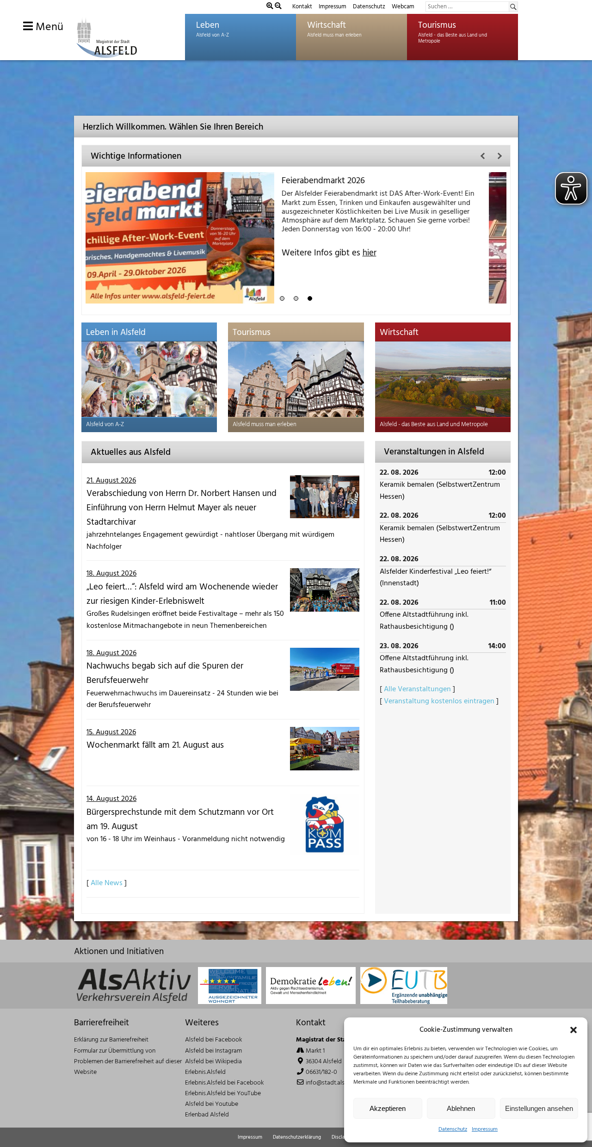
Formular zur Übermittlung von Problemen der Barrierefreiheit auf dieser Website (128, 1062)
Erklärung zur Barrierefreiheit (111, 1040)
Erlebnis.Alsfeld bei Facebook (224, 1083)
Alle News (107, 883)
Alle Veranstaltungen (417, 689)
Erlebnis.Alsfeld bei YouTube (223, 1093)
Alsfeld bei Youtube (211, 1104)
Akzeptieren (388, 1108)
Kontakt (302, 7)
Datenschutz (452, 1129)
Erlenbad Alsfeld (207, 1115)
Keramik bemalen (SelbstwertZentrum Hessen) (440, 491)
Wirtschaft (326, 25)
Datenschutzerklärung (297, 1137)
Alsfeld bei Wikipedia (213, 1061)
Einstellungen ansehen (539, 1108)
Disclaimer (343, 1137)
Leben (207, 25)
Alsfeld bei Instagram (213, 1051)
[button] (573, 1030)
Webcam (403, 7)
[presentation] (483, 156)
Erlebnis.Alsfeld (205, 1072)
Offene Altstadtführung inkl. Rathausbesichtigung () (424, 621)
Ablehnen (461, 1108)
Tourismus (437, 25)
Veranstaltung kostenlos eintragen (439, 701)
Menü (48, 27)
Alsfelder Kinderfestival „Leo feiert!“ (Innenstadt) (435, 578)
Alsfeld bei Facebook (213, 1040)
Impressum (485, 1129)
